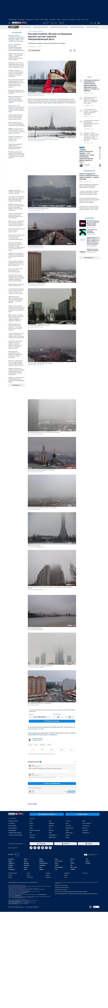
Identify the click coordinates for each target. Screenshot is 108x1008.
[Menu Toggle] (9, 23)
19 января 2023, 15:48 (32, 46)
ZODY (83, 19)
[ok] (38, 847)
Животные (32, 835)
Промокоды (21, 19)
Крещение (53, 99)
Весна (31, 825)
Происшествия (69, 828)
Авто (31, 821)
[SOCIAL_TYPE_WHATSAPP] (70, 717)
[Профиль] (98, 23)
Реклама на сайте (13, 821)
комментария (35, 50)
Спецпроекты (85, 832)
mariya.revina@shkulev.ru (18, 897)
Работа (67, 830)
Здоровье (32, 837)
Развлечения (69, 832)
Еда (31, 832)
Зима (36, 744)
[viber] (46, 847)
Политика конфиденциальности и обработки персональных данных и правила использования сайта (76, 893)
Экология (84, 828)
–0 (74, 771)
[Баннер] (13, 27)
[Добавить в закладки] (70, 50)
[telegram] (31, 847)
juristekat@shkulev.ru (42, 894)
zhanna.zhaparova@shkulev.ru (14, 901)
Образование (52, 837)
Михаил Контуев (37, 738)
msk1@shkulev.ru (24, 892)
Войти (33, 792)
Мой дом (51, 830)
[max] (42, 847)
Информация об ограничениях (61, 885)
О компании (11, 823)
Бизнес (31, 823)
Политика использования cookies (62, 887)
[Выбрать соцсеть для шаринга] (74, 50)
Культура (51, 825)
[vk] (34, 847)
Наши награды (12, 825)
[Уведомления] (95, 23)
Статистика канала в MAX (15, 835)
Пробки (78, 19)
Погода (36, 19)
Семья (67, 837)
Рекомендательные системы (61, 889)
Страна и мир (85, 825)
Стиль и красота (86, 823)
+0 (70, 771)
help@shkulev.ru (18, 895)
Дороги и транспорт (35, 830)
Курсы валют (71, 19)
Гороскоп (64, 19)
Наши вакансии (12, 828)
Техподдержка (12, 830)
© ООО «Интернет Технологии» (32, 907)
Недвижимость (12, 19)
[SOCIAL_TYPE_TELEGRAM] (58, 717)
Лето (50, 828)
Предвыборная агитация (14, 832)
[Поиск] (91, 23)
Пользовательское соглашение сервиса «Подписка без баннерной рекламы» (71, 891)
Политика (68, 825)
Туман (30, 744)
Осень (67, 823)
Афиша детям (29, 19)
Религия (68, 835)
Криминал (51, 823)
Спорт (83, 821)
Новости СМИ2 (32, 804)
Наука (50, 832)
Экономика (85, 830)
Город (31, 828)
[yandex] (50, 847)
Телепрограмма (43, 19)
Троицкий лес (41, 703)
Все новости (17, 32)
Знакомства (52, 19)
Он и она (68, 821)
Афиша (59, 19)
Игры (86, 19)
